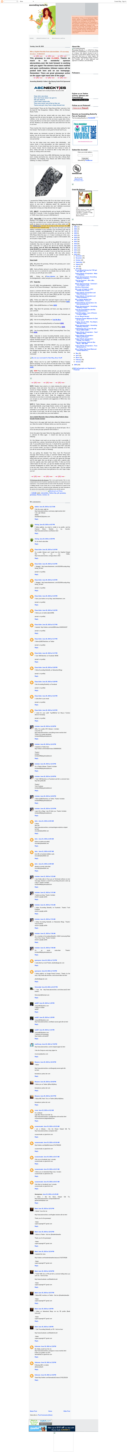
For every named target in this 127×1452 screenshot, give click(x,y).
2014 (75, 246)
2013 (75, 248)
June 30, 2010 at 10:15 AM (51, 1126)
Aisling (37, 524)
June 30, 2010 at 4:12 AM (46, 1110)
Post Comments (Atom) (45, 1415)
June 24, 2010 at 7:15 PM (49, 960)
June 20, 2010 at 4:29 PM (47, 539)
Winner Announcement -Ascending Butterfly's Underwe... (86, 277)
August (78, 264)
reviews (44, 495)
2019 (75, 235)
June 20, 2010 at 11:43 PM (48, 744)
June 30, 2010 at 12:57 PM (46, 1292)
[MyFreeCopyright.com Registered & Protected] (85, 370)
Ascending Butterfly (38, 5)
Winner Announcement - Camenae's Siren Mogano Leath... (86, 284)
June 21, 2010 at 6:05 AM (46, 839)
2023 (75, 227)
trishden (37, 726)
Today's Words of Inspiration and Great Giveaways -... (85, 293)
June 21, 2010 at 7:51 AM (47, 905)
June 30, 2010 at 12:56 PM (46, 1271)
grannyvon (38, 960)
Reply (36, 519)
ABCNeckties (37, 226)
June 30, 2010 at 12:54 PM (46, 1251)
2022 (75, 229)
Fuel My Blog (57, 319)
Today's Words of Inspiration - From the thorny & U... (86, 346)
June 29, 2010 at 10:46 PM (48, 1081)
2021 (75, 231)
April (77, 355)
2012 (75, 250)
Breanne (37, 1062)
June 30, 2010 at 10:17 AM (51, 1156)
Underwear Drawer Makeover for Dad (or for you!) (86, 319)
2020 (75, 233)
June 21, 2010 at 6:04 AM (46, 821)
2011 (75, 252)
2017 (75, 239)
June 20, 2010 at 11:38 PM (48, 726)
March (78, 357)
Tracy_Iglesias (50, 276)
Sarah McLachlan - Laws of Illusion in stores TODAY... (86, 313)
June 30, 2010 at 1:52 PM (48, 1362)
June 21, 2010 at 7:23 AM (47, 876)
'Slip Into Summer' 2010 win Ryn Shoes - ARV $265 (85, 343)
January (78, 361)
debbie (37, 506)
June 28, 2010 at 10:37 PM (50, 987)
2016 (75, 241)
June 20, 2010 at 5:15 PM (49, 580)
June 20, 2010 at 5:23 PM (49, 710)
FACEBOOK (91, 118)
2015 (75, 243)
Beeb (36, 1208)
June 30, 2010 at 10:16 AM (51, 1142)
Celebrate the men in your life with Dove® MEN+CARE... (85, 329)
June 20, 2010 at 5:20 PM (49, 667)
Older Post (67, 1411)
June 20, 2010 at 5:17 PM (49, 624)
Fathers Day (52, 493)
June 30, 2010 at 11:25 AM (50, 1194)
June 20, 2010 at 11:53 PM (48, 808)
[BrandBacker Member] (77, 174)
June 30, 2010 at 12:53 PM (46, 1232)
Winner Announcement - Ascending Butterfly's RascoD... (86, 326)
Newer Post (33, 1411)
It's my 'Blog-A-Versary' (82, 316)
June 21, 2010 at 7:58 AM (47, 948)
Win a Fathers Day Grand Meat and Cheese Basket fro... (85, 349)
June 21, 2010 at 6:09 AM (46, 864)
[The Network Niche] (85, 144)
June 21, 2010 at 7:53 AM (47, 919)
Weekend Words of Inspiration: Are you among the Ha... (86, 303)
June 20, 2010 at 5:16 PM (49, 610)
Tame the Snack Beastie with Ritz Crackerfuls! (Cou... (85, 310)
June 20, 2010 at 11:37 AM (47, 506)
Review (39, 495)
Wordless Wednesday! (82, 287)
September (79, 262)
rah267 (37, 1003)
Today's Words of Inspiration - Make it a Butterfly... (86, 274)
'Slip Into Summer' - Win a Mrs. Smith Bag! (84, 281)
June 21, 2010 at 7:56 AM (47, 933)
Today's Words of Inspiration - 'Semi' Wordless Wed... (86, 332)
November (79, 258)
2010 (75, 254)
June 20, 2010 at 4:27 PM (47, 524)
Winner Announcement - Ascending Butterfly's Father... (86, 307)
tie (48, 495)
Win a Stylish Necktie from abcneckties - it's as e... (83, 300)
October (78, 260)
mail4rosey (38, 1044)
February (79, 359)
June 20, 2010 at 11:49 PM (48, 776)
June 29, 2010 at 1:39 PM (46, 1003)
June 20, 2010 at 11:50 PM (48, 796)
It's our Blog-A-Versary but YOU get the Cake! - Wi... (86, 270)
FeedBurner (88, 160)
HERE (68, 301)
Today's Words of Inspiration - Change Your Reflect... (84, 339)
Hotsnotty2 (38, 987)
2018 (75, 237)
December (79, 256)
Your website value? (78, 180)
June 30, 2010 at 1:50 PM (48, 1346)
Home (50, 1411)
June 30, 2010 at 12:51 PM (46, 1208)
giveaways (33, 495)
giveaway (63, 493)
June (77, 268)
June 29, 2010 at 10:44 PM (48, 1062)
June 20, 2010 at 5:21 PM (49, 696)
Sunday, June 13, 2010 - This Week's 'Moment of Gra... (86, 322)
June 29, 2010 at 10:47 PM (48, 1096)
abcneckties (44, 493)
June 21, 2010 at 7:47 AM (47, 892)
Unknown (37, 1346)
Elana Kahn (38, 549)
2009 (75, 364)
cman (36, 1110)
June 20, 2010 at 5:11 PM (49, 564)
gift (58, 493)
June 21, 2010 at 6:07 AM (46, 851)
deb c (36, 821)
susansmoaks (39, 1126)
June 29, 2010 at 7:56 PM (49, 1044)
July (77, 266)
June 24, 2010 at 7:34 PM (49, 971)
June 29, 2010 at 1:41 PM (46, 1030)
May (77, 353)
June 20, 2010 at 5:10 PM (49, 549)
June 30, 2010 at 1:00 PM (45, 1309)
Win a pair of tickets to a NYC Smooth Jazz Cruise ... (84, 289)
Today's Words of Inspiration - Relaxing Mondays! (84, 336)
